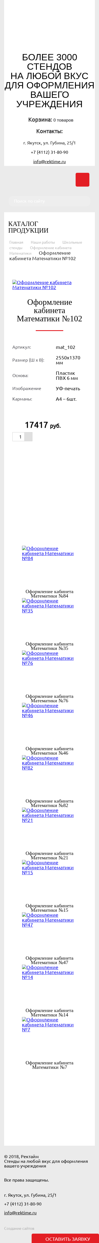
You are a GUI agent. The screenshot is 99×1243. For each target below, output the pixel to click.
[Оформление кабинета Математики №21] (49, 829)
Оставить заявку (67, 1239)
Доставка (34, 1127)
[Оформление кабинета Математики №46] (49, 724)
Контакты (66, 1127)
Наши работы (43, 242)
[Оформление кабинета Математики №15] (49, 881)
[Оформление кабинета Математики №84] (49, 567)
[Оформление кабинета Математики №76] (49, 672)
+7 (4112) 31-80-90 (49, 152)
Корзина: (40, 119)
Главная (16, 242)
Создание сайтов (19, 1228)
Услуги (66, 1120)
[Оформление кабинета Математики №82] (49, 777)
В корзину (42, 451)
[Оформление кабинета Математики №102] (49, 284)
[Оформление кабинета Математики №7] (49, 1039)
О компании (34, 1120)
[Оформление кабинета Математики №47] (49, 934)
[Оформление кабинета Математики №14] (49, 986)
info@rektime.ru (49, 161)
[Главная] (50, 30)
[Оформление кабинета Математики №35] (49, 620)
